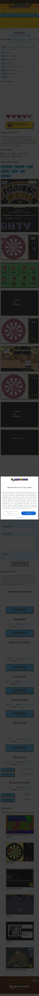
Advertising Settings (21, 506)
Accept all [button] (28, 513)
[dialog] (19, 498)
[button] (19, 517)
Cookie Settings (20, 508)
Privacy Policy (28, 508)
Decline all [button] (10, 513)
